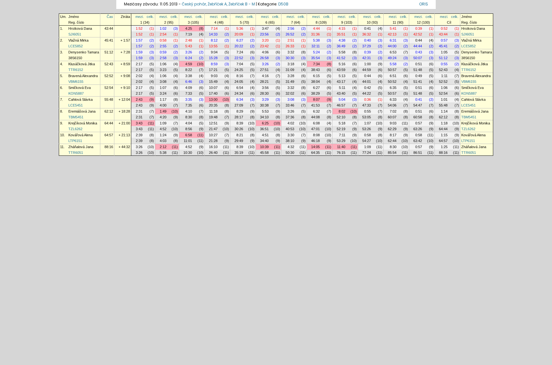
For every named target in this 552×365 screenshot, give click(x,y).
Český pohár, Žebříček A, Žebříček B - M (218, 4)
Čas (110, 17)
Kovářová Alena (80, 135)
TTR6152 (75, 70)
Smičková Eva (79, 88)
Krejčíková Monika (82, 123)
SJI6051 (74, 34)
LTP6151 (75, 141)
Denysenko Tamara (83, 52)
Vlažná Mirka (78, 40)
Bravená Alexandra (83, 76)
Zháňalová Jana (80, 147)
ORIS (423, 4)
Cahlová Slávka (80, 99)
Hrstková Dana (80, 28)
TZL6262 (75, 129)
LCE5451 (75, 105)
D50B (283, 4)
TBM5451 (75, 117)
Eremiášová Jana (82, 111)
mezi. (139, 17)
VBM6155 (75, 81)
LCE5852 (75, 46)
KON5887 (76, 93)
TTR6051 (75, 153)
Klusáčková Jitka (81, 64)
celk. (150, 17)
